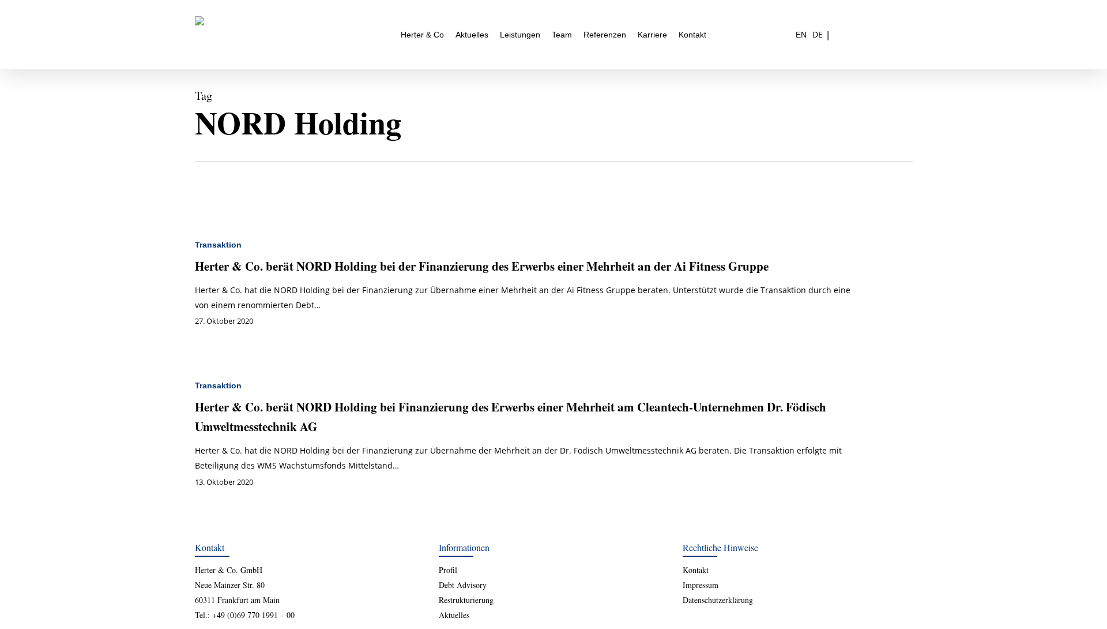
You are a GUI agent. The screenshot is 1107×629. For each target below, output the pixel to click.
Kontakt (696, 569)
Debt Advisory (463, 584)
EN (801, 34)
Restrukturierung (466, 599)
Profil (448, 569)
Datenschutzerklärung (718, 599)
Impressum (700, 584)
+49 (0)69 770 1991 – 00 (253, 614)
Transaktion (218, 244)
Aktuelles (454, 614)
